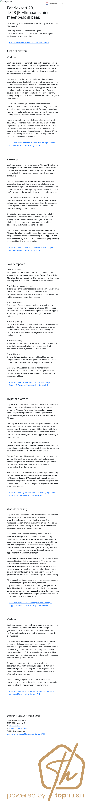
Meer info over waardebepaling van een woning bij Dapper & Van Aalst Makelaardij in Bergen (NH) (31, 604)
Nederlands (53, 3)
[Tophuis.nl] (46, 772)
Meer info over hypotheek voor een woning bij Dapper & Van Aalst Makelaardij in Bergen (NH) (32, 494)
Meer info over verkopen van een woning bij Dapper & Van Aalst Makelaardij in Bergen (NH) (32, 144)
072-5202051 (14, 725)
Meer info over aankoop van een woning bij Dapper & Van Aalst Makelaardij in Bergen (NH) (32, 248)
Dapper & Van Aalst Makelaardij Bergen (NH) (26, 734)
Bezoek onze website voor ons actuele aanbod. (29, 42)
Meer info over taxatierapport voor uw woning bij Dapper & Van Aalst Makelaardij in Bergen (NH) (30, 383)
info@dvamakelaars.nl (18, 728)
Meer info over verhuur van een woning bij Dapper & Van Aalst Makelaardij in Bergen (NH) (31, 692)
